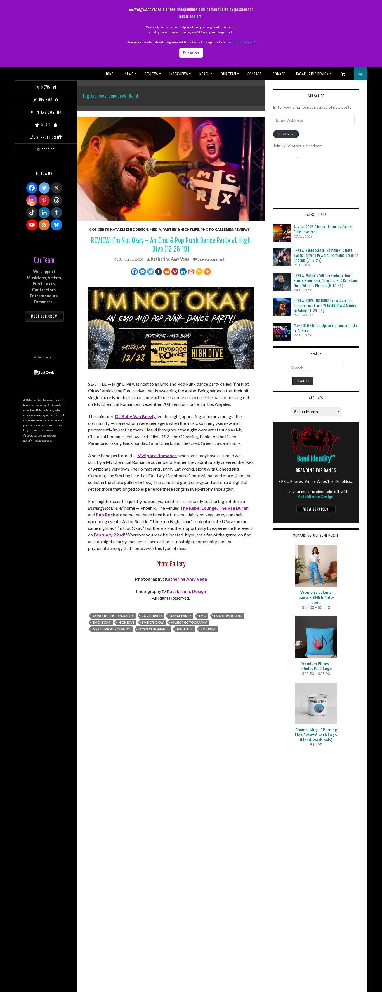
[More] (207, 271)
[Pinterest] (174, 271)
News (129, 73)
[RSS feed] (44, 224)
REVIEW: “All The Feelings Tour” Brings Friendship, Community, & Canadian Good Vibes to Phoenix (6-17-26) (325, 280)
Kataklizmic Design (312, 73)
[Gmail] (191, 271)
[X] (56, 188)
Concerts (99, 229)
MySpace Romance (157, 455)
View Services (316, 509)
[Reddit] (166, 271)
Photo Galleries (217, 229)
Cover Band (152, 615)
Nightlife (185, 629)
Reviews (151, 73)
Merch (204, 73)
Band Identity (316, 458)
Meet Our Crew (44, 316)
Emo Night (102, 622)
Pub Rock (105, 514)
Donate (279, 73)
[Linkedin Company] (44, 212)
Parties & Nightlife (180, 229)
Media (155, 229)
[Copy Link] (199, 271)
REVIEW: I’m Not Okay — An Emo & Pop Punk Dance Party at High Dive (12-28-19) (171, 244)
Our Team (228, 73)
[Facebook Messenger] (142, 271)
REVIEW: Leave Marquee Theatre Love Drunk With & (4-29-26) (325, 305)
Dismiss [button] (191, 52)
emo (202, 615)
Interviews (178, 73)
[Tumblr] (158, 271)
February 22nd (109, 534)
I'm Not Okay (153, 622)
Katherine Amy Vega (170, 259)
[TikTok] (31, 212)
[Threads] (56, 200)
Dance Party (180, 615)
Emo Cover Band (228, 615)
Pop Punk (208, 629)
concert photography (113, 615)
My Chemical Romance (112, 629)
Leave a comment (211, 259)
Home (109, 73)
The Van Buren (233, 508)
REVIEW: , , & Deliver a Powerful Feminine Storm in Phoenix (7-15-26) (326, 255)
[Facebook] (134, 271)
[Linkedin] (183, 271)
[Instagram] (31, 200)
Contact (254, 73)
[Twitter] (150, 271)
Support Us (46, 137)
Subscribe (286, 134)
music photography (189, 622)
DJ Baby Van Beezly (135, 416)
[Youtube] (31, 224)
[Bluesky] (56, 224)
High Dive (126, 622)
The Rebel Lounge (198, 508)
